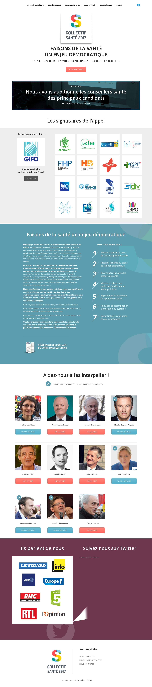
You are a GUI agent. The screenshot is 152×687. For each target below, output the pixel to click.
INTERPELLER (60, 432)
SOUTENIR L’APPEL (87, 656)
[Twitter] (138, 5)
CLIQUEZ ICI (31, 179)
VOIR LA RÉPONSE (28, 432)
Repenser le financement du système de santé (114, 297)
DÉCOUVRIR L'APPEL (76, 69)
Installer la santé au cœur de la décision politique (114, 264)
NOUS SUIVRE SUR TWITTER (90, 660)
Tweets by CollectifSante (88, 557)
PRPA (68, 680)
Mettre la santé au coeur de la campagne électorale (114, 254)
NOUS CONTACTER (86, 664)
